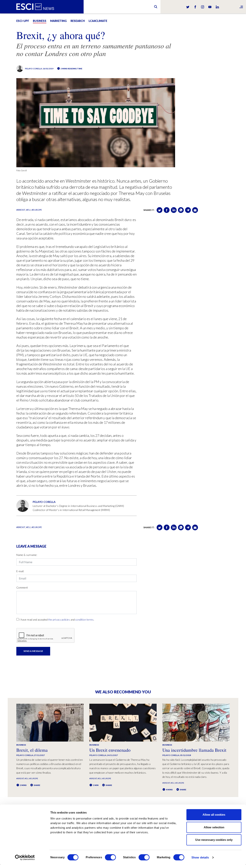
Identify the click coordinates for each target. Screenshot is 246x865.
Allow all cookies (214, 814)
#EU (28, 209)
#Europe (37, 209)
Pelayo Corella (33, 68)
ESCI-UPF (22, 20)
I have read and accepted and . (56, 619)
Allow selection (214, 827)
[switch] (110, 857)
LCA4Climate (98, 20)
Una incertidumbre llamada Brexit (194, 750)
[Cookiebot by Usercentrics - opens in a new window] (25, 857)
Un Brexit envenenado (109, 750)
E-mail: (20, 571)
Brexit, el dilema (32, 750)
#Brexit (20, 209)
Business (39, 20)
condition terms (84, 619)
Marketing (58, 20)
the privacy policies (59, 619)
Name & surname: (26, 554)
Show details (200, 857)
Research (78, 20)
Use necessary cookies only (214, 839)
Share (36, 785)
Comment (22, 587)
